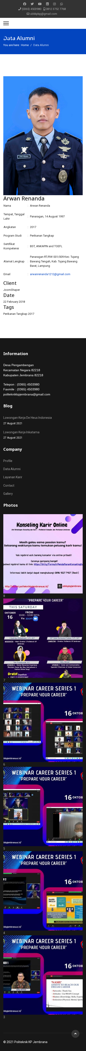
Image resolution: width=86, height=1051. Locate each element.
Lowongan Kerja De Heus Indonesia (27, 420)
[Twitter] (32, 4)
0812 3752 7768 (56, 9)
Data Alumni (12, 469)
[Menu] (6, 23)
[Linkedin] (47, 4)
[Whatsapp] (61, 4)
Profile (7, 461)
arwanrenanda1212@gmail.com (50, 274)
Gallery (8, 493)
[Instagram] (54, 4)
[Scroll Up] (75, 1034)
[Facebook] (24, 4)
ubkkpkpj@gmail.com (43, 13)
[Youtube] (40, 4)
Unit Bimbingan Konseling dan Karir (39, 34)
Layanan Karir (12, 477)
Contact (8, 485)
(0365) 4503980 (31, 9)
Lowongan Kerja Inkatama (21, 434)
